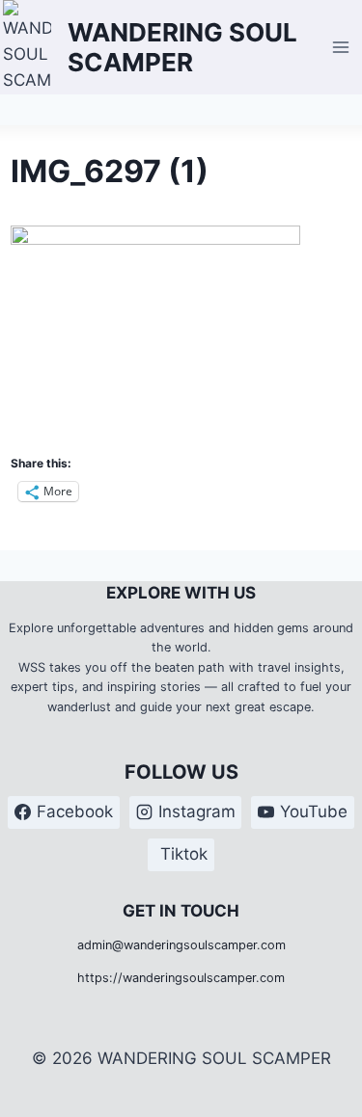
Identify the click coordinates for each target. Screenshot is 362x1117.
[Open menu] (341, 47)
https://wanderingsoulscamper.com (181, 978)
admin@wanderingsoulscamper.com (181, 945)
